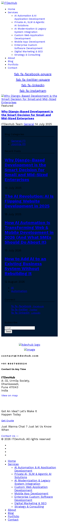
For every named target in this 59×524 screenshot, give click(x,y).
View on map (9, 395)
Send (8, 331)
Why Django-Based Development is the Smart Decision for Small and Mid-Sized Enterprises (27, 115)
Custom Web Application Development (31, 488)
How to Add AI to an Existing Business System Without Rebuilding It (25, 266)
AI (12, 287)
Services (13, 12)
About (11, 58)
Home (11, 9)
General (29, 124)
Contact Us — (10, 435)
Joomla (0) (18, 144)
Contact (12, 67)
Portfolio (13, 64)
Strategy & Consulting (27, 54)
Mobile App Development (29, 41)
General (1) (18, 140)
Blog (10, 61)
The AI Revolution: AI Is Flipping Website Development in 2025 (29, 201)
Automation (19, 291)
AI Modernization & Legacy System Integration (32, 482)
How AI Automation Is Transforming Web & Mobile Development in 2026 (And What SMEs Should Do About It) (29, 232)
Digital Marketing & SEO (28, 51)
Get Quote (7, 420)
